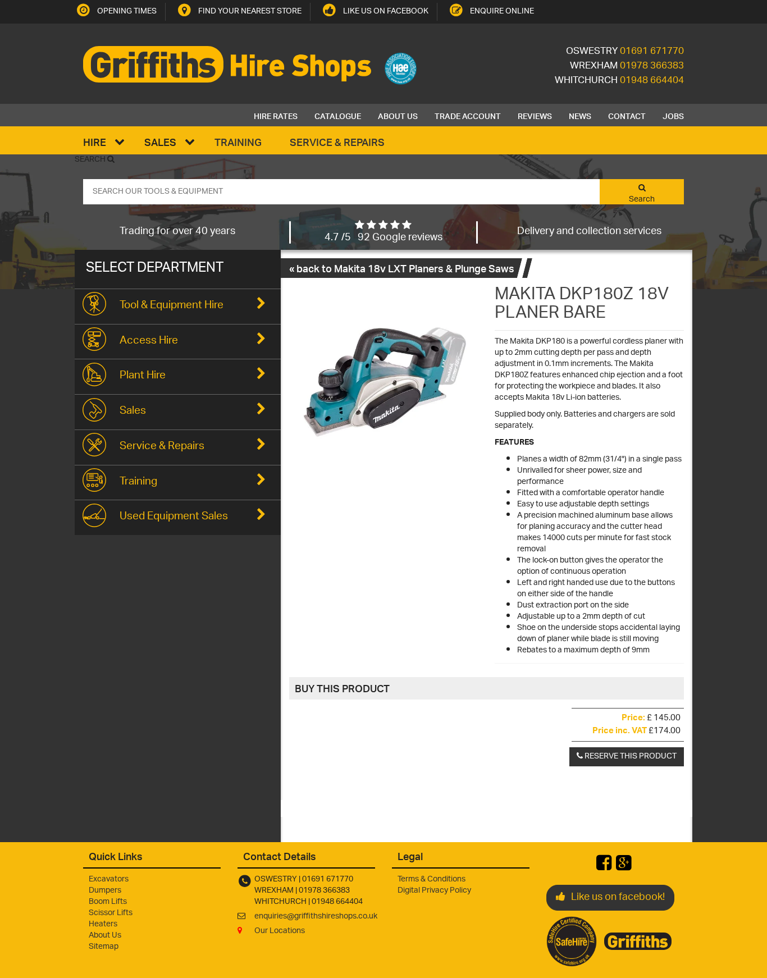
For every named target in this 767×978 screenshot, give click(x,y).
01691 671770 (652, 52)
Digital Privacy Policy (434, 890)
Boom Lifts (108, 902)
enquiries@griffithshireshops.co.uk (315, 916)
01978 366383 (652, 66)
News (580, 115)
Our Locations (279, 931)
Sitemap (103, 947)
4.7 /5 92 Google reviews (383, 238)
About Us (398, 115)
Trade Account (468, 115)
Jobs (673, 115)
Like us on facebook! (618, 897)
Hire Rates (276, 115)
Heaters (103, 924)
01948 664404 (652, 81)
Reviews (535, 115)
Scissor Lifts (111, 913)
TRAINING (238, 141)
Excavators (109, 879)
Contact (627, 115)
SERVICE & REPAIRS (337, 141)
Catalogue (337, 115)
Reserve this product (630, 756)
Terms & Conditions (431, 879)
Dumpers (105, 890)
